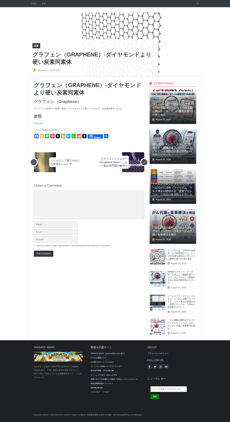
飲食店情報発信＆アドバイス (102, 383)
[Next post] (144, 162)
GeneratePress (123, 415)
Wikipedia (38, 123)
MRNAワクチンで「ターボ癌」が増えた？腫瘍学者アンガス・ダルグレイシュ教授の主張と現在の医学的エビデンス (181, 277)
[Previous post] (34, 162)
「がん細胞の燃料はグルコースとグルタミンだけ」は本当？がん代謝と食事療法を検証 (172, 231)
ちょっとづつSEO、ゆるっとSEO (104, 375)
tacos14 (43, 70)
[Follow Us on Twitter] (155, 367)
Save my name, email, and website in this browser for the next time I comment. (73, 245)
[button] (198, 3)
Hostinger (138, 415)
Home (33, 3)
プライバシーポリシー (158, 353)
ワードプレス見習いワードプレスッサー (106, 366)
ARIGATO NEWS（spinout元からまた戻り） (108, 353)
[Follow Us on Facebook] (149, 367)
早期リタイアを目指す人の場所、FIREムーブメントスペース (114, 379)
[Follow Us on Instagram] (161, 367)
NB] (109, 415)
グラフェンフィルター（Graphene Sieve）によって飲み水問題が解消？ (113, 162)
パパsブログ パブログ (100, 392)
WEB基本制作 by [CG (96, 415)
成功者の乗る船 (97, 388)
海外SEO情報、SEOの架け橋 (102, 371)
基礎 (36, 46)
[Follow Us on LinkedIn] (166, 367)
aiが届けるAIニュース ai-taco (102, 362)
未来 (44, 3)
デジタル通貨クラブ (98, 358)
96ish (83, 415)
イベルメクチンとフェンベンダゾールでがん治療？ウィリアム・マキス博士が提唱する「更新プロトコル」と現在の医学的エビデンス (181, 301)
